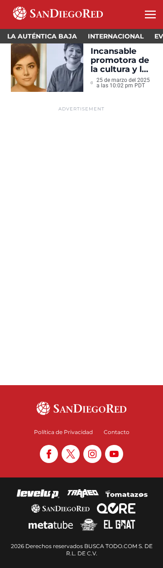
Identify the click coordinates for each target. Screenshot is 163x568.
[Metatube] (51, 524)
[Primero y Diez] (88, 524)
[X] (71, 454)
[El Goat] (120, 524)
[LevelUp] (38, 493)
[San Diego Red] (60, 508)
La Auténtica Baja (42, 36)
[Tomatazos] (126, 493)
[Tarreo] (83, 493)
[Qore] (116, 508)
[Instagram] (92, 454)
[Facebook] (49, 454)
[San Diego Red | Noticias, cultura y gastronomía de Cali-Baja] (58, 14)
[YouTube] (114, 454)
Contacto (116, 432)
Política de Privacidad (63, 432)
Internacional (116, 36)
